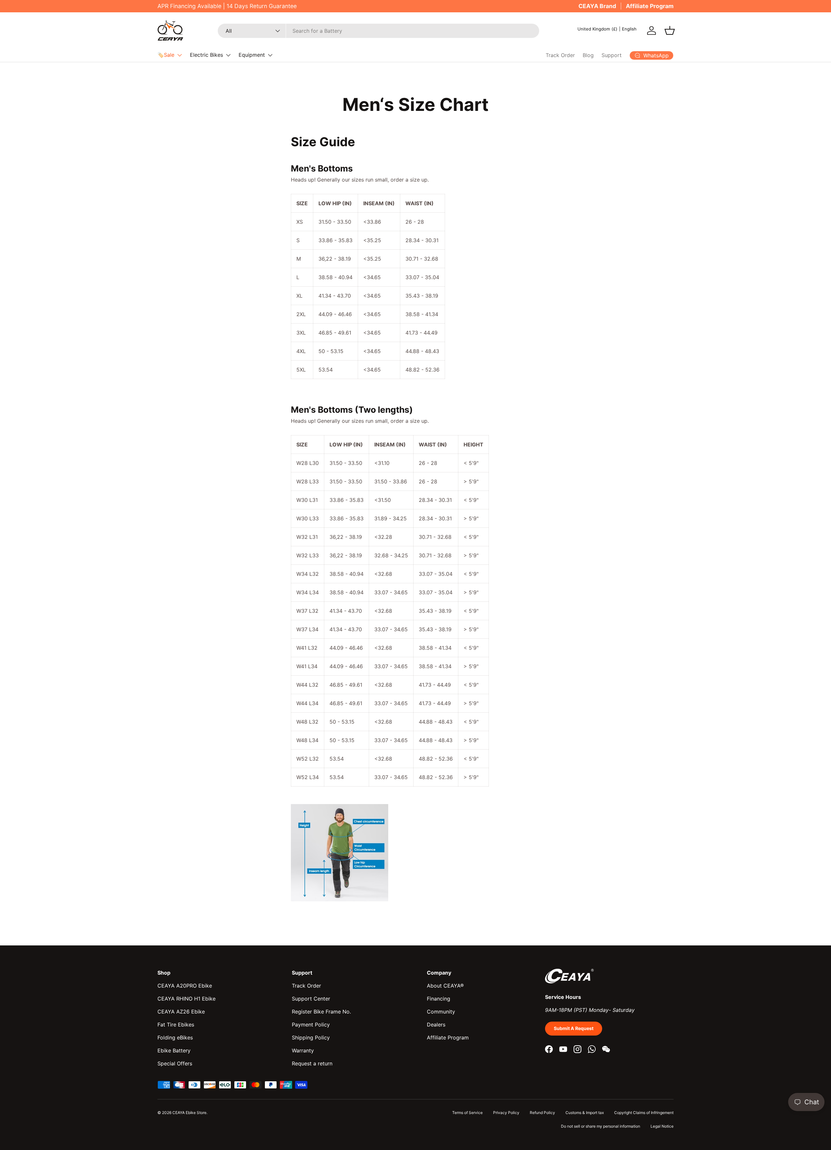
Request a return (312, 1063)
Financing (438, 998)
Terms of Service (467, 1112)
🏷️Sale (165, 55)
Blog (588, 55)
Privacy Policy (506, 1112)
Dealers (436, 1024)
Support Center (311, 998)
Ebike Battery (174, 1050)
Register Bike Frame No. (321, 1011)
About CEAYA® (445, 985)
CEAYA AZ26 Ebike (181, 1011)
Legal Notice (662, 1126)
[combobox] (378, 31)
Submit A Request (573, 1028)
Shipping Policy (311, 1037)
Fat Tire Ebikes (175, 1024)
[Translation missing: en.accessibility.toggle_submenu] (179, 55)
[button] (670, 30)
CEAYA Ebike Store (189, 1112)
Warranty (303, 1050)
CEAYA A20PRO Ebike (184, 985)
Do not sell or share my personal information (600, 1126)
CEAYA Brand (597, 6)
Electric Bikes (206, 55)
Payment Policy (311, 1024)
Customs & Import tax (584, 1112)
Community (441, 1011)
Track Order (560, 55)
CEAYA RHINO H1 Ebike (186, 998)
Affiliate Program (650, 6)
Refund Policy (542, 1112)
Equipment (252, 55)
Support (612, 55)
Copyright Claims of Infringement (644, 1112)
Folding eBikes (175, 1037)
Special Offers (174, 1063)
